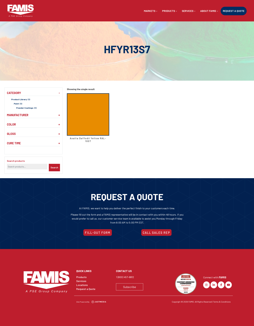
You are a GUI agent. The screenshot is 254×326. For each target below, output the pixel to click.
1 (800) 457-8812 (125, 277)
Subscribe (129, 287)
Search (54, 167)
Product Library (20, 99)
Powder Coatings (26, 108)
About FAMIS (208, 10)
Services (188, 10)
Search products (16, 160)
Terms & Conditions (222, 301)
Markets (150, 10)
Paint (18, 103)
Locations (82, 285)
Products (169, 10)
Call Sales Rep (156, 232)
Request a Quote (233, 10)
